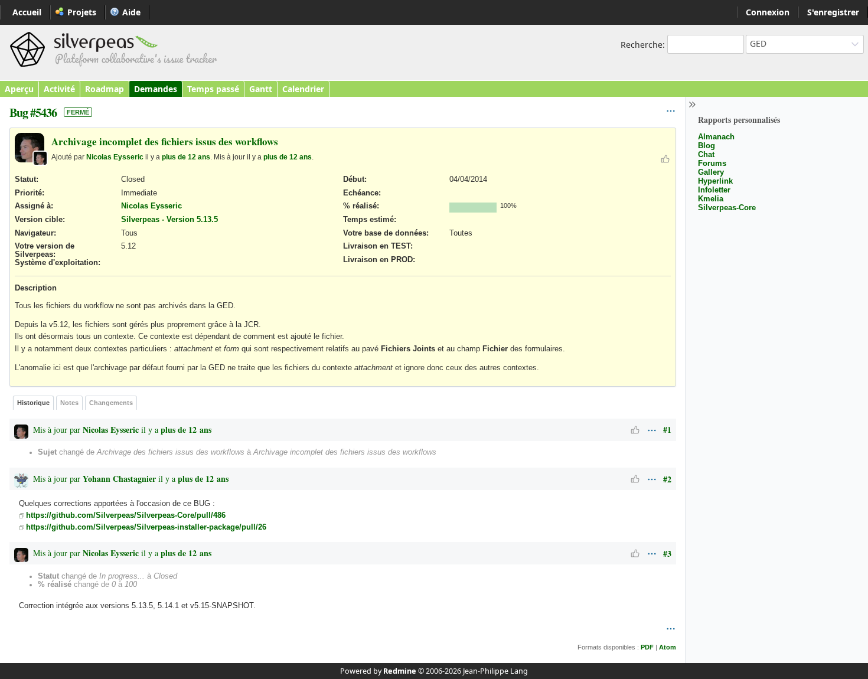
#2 (667, 479)
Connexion (767, 12)
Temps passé (213, 88)
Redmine (399, 671)
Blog (706, 145)
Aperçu (19, 88)
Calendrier (303, 88)
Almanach (716, 136)
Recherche (642, 44)
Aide (131, 12)
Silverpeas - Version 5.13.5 (169, 220)
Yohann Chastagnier (119, 478)
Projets (81, 12)
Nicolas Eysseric (114, 157)
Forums (712, 163)
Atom (667, 647)
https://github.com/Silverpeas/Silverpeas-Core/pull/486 (126, 515)
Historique (33, 402)
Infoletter (714, 189)
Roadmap (104, 88)
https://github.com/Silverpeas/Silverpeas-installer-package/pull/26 (146, 527)
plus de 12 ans (186, 157)
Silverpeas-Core (727, 207)
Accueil (26, 12)
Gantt (260, 88)
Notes (69, 402)
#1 (667, 429)
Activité (59, 88)
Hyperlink (715, 181)
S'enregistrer (833, 12)
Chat (706, 154)
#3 (667, 553)
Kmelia (710, 198)
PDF (647, 647)
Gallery (711, 172)
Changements (111, 402)
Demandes (155, 88)
